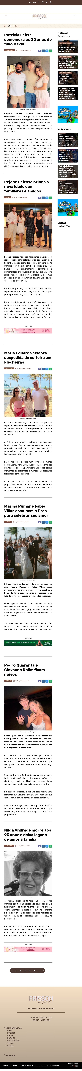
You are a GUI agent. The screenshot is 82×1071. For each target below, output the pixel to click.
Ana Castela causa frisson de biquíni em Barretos (67, 49)
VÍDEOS (10, 1043)
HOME (9, 26)
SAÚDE (10, 1046)
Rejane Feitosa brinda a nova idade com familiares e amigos (26, 186)
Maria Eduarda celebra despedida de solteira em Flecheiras (27, 357)
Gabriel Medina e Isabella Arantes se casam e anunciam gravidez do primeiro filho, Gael (67, 141)
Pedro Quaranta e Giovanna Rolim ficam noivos (24, 670)
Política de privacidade (50, 1066)
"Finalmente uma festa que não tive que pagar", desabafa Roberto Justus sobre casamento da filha (67, 93)
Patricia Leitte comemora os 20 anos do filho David (28, 39)
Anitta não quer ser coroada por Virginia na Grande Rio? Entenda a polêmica (68, 64)
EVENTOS (11, 1033)
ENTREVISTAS (13, 1041)
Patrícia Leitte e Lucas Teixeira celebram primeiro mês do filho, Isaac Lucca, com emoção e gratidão (67, 171)
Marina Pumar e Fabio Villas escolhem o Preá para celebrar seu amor (26, 511)
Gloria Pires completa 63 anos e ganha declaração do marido (67, 80)
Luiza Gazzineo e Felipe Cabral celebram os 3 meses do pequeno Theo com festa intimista (68, 188)
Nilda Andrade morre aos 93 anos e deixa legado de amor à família (27, 835)
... (39, 970)
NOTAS (10, 1036)
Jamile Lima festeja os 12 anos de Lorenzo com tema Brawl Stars (67, 158)
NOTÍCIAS (11, 1038)
